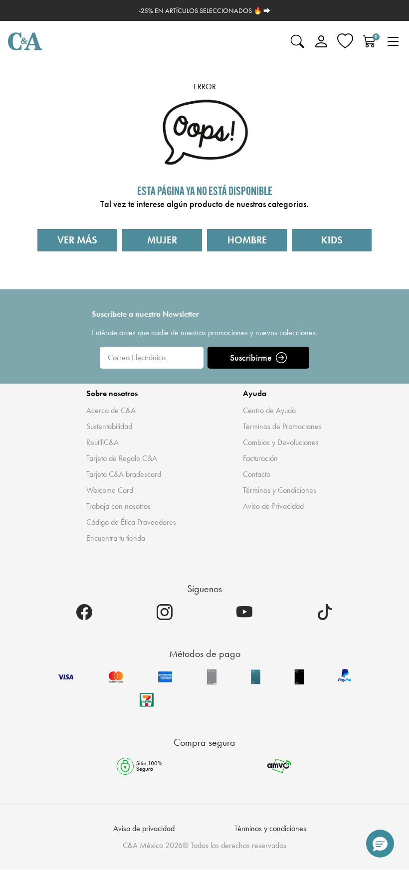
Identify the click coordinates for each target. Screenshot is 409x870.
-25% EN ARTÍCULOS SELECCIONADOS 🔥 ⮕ (204, 10)
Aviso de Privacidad (273, 506)
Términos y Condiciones (279, 490)
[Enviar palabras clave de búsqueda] (297, 41)
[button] (380, 844)
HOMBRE (247, 239)
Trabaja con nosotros (118, 506)
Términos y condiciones (270, 828)
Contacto (256, 474)
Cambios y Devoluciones (281, 442)
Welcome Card (109, 490)
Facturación (260, 458)
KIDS (332, 239)
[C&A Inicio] (25, 41)
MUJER (162, 239)
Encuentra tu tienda (115, 538)
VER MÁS (77, 239)
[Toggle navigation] (393, 41)
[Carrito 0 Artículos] (369, 41)
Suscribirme (251, 357)
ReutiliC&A (102, 442)
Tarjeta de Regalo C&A (121, 458)
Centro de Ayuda (269, 410)
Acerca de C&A (111, 410)
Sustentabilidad (109, 426)
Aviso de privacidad (144, 828)
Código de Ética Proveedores (131, 522)
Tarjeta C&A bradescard (123, 474)
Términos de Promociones (282, 426)
